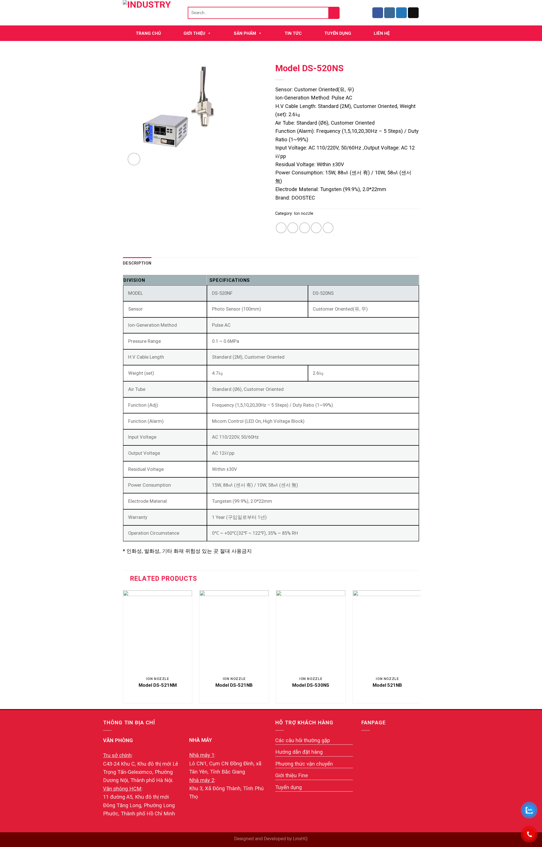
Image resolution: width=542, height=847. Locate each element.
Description (137, 263)
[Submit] (334, 13)
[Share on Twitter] (292, 227)
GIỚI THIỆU (194, 33)
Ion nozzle (303, 213)
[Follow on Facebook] (377, 12)
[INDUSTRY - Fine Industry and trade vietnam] (151, 12)
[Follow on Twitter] (401, 12)
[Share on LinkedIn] (328, 227)
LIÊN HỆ (382, 33)
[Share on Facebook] (281, 227)
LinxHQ (300, 838)
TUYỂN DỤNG (337, 33)
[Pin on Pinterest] (316, 227)
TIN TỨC (293, 33)
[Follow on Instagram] (389, 12)
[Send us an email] (413, 12)
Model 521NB (387, 685)
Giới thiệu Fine (291, 775)
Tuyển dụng (288, 787)
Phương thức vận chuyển (304, 764)
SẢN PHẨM (245, 33)
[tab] (137, 263)
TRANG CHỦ (148, 33)
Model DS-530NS (310, 685)
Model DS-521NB (234, 685)
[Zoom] (134, 159)
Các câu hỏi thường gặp (302, 740)
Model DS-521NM (158, 685)
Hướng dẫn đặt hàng (299, 752)
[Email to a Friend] (304, 227)
